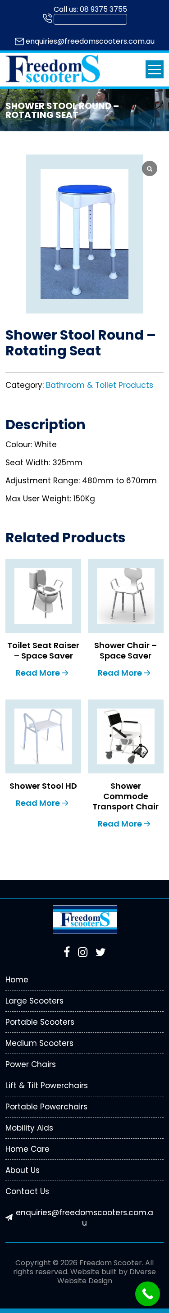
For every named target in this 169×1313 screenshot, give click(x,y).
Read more (38, 673)
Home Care (27, 1149)
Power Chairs (30, 1064)
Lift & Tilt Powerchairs (46, 1085)
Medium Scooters (39, 1043)
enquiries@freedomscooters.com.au (90, 41)
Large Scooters (34, 1001)
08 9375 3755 (103, 9)
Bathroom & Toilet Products (99, 385)
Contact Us (27, 1191)
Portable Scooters (39, 1022)
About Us (22, 1170)
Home (16, 980)
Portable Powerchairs (46, 1107)
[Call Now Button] (147, 1293)
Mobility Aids (29, 1128)
